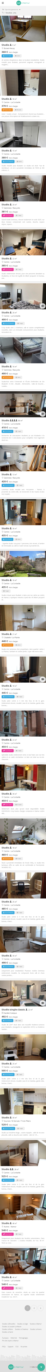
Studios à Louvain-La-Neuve (11, 1327)
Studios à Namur (36, 1324)
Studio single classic (14, 1009)
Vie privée (24, 1347)
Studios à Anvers (36, 1329)
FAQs (4, 1347)
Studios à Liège (22, 1324)
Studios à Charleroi (21, 1329)
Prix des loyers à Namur (10, 1341)
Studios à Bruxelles (8, 1324)
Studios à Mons (7, 1329)
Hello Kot (14, 1338)
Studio (6, 44)
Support (10, 1347)
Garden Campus (10, 1013)
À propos (5, 1338)
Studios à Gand (7, 1332)
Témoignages (23, 1338)
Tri (10, 9)
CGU (17, 1347)
